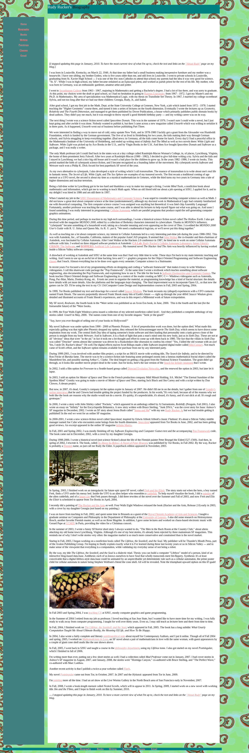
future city (84, 496)
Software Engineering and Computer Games (186, 273)
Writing (113, 749)
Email (154, 749)
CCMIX (70, 523)
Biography (23, 29)
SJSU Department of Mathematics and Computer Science (111, 198)
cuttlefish (152, 493)
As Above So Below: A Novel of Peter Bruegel (122, 442)
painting (207, 493)
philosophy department (127, 648)
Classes (141, 749)
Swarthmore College (70, 90)
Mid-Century (195, 344)
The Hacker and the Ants (91, 505)
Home (23, 24)
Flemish (68, 445)
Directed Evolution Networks (143, 368)
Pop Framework (201, 431)
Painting (127, 749)
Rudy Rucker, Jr (173, 410)
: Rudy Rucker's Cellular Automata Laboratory (161, 243)
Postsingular (67, 674)
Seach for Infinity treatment (178, 362)
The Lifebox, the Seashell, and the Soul (105, 627)
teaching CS (95, 612)
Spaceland (143, 422)
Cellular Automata (120, 210)
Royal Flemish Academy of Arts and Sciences (172, 514)
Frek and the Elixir (154, 490)
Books (100, 749)
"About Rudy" (193, 63)
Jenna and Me (141, 410)
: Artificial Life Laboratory (101, 246)
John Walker (170, 237)
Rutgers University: (154, 93)
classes (53, 261)
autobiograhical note (114, 636)
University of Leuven (154, 517)
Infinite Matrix (124, 425)
